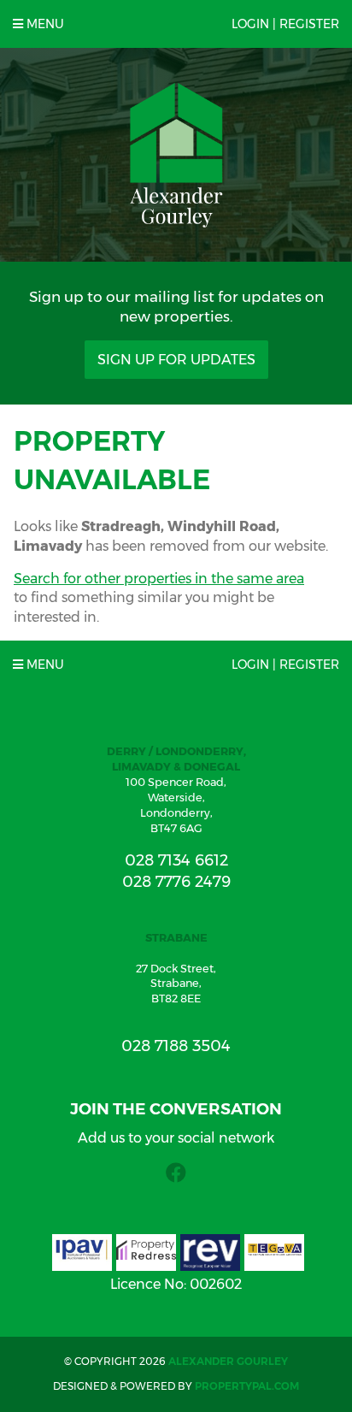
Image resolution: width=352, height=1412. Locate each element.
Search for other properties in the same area (159, 578)
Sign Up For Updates (176, 360)
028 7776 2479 (176, 881)
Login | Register (285, 24)
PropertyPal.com (247, 1386)
